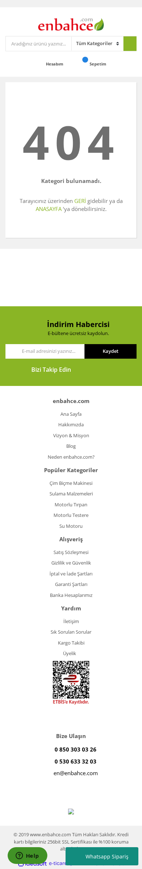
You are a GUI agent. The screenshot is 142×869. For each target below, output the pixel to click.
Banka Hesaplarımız (71, 595)
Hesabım (55, 64)
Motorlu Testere (71, 515)
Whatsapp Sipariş (107, 856)
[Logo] (71, 23)
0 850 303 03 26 (75, 749)
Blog (71, 446)
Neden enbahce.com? (71, 457)
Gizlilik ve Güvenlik (71, 562)
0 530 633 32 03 (75, 761)
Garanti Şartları (71, 584)
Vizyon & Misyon (71, 435)
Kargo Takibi (71, 642)
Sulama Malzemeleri (71, 493)
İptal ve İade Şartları (71, 573)
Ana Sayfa (71, 414)
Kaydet (110, 351)
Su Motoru (71, 526)
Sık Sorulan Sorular (71, 632)
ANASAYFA (49, 208)
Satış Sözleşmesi (71, 552)
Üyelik (69, 653)
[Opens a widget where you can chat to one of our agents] (27, 856)
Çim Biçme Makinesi (71, 483)
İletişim (71, 621)
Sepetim (98, 64)
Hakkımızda (71, 424)
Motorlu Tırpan (71, 504)
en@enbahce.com (76, 773)
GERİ (80, 200)
